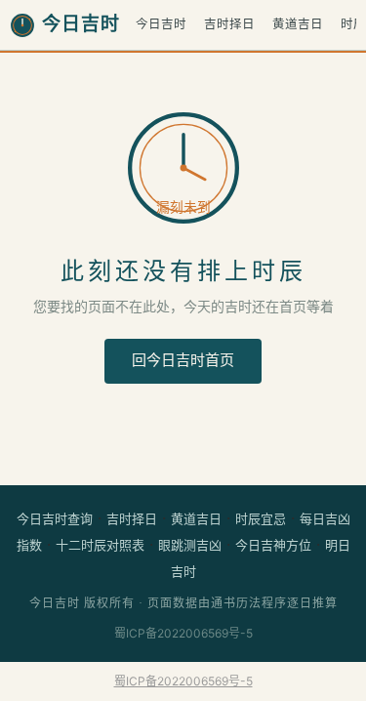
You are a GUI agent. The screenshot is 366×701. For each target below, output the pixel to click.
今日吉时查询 (55, 518)
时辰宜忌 (260, 518)
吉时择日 (229, 24)
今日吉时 (161, 24)
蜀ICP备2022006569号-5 (183, 633)
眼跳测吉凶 (190, 545)
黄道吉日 (297, 24)
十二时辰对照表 (100, 545)
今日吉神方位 (273, 545)
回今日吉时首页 (183, 360)
